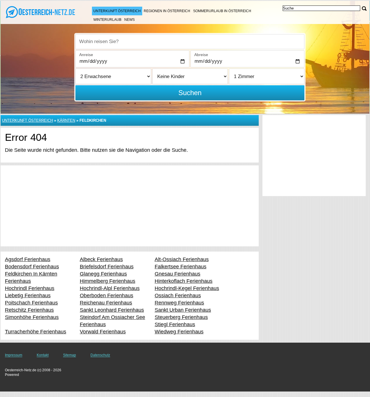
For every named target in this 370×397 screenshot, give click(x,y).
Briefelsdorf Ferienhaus (107, 266)
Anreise (86, 54)
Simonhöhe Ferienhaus (32, 317)
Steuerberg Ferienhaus (181, 317)
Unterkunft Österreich (117, 11)
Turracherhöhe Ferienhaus (35, 332)
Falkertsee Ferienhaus (180, 266)
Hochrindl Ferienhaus (29, 288)
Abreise (201, 54)
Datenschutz (100, 355)
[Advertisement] (130, 205)
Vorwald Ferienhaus (103, 332)
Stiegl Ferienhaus (175, 324)
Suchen (189, 93)
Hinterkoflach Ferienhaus (183, 281)
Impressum (13, 355)
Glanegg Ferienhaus (103, 274)
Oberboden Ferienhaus (106, 295)
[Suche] (364, 8)
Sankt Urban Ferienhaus (183, 310)
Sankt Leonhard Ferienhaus (112, 310)
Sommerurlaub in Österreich (222, 11)
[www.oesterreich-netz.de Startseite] (40, 12)
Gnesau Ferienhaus (177, 274)
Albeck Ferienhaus (101, 259)
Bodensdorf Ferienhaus (32, 266)
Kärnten (66, 120)
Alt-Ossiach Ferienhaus (182, 259)
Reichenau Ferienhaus (106, 303)
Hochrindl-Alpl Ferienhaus (110, 288)
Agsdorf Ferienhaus (27, 259)
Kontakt (43, 355)
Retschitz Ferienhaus (29, 310)
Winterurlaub (107, 20)
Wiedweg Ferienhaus (179, 332)
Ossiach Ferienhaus (178, 295)
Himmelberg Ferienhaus (107, 281)
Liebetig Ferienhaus (28, 295)
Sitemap (69, 355)
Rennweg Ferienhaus (179, 303)
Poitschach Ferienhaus (31, 303)
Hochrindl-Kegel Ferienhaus (187, 288)
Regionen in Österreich (167, 11)
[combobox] (190, 41)
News (129, 20)
